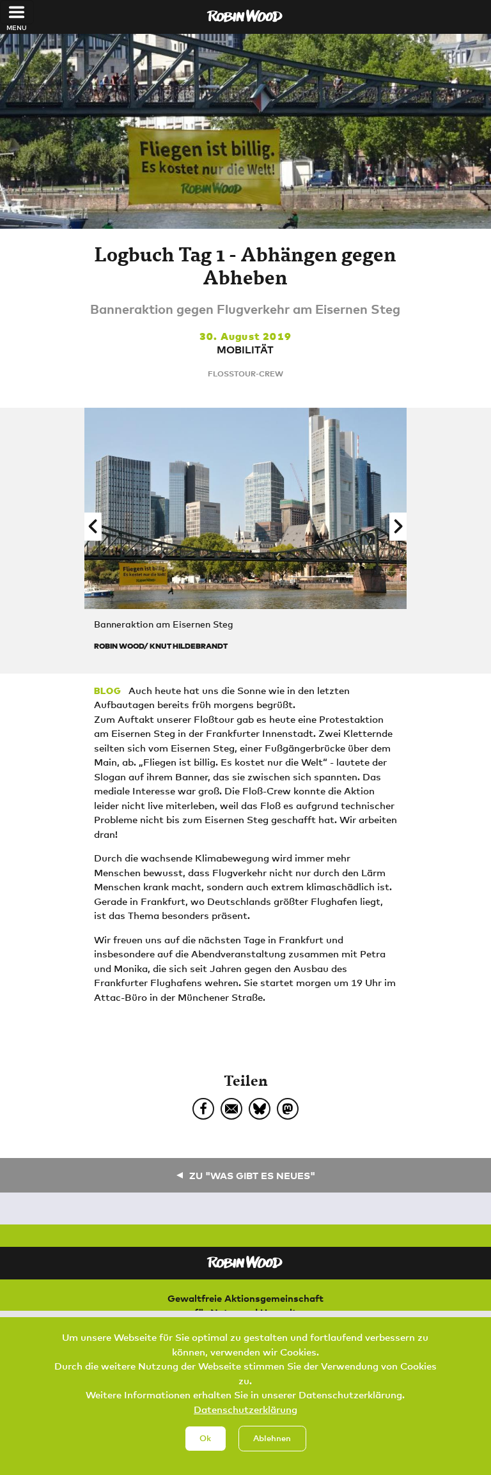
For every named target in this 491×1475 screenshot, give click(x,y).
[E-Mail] (231, 1109)
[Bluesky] (259, 1109)
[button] (93, 527)
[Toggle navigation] (17, 12)
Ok (205, 1438)
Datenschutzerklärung (245, 1409)
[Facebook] (203, 1109)
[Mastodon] (288, 1109)
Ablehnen (272, 1438)
